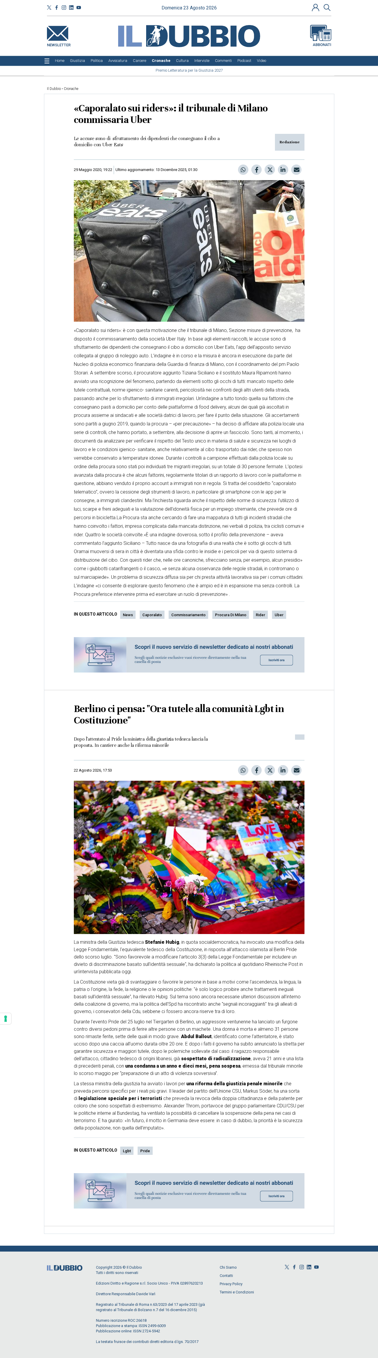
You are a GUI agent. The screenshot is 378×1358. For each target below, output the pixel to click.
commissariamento (188, 615)
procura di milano (230, 615)
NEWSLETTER (59, 44)
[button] (316, 7)
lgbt (127, 1151)
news (128, 615)
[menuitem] (59, 61)
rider (260, 615)
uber (279, 615)
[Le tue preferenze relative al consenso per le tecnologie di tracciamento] (5, 1018)
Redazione (290, 142)
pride (145, 1151)
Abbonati (322, 44)
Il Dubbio (54, 89)
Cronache (71, 89)
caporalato (152, 615)
